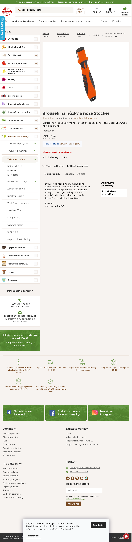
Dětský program (15, 196)
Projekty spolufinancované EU (79, 441)
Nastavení (33, 536)
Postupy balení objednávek (15, 483)
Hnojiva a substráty (17, 181)
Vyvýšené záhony (16, 247)
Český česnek (14, 55)
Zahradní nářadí (16, 159)
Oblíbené (97, 12)
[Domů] (48, 35)
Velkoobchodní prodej (75, 437)
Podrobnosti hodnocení (85, 118)
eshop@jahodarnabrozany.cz (20, 316)
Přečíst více (49, 131)
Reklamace (8, 490)
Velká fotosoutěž (10, 468)
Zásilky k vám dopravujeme (114, 368)
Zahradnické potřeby (18, 136)
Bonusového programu (69, 144)
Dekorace (12, 280)
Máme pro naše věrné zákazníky (19, 388)
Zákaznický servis (10, 476)
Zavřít (47, 163)
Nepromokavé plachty (18, 239)
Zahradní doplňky (16, 189)
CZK (79, 12)
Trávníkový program (17, 143)
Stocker (11, 170)
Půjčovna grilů (9, 455)
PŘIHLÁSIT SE (73, 504)
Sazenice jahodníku (17, 63)
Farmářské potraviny (18, 264)
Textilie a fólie (14, 210)
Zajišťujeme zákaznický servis (82, 368)
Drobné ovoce (15, 96)
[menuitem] (23, 21)
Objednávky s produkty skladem (51, 389)
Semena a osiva (15, 120)
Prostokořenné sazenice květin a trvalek (16, 71)
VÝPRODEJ (13, 39)
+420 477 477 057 (20, 304)
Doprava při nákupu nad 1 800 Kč (51, 368)
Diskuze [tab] (81, 174)
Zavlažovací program (18, 203)
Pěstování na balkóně (18, 256)
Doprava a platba (10, 472)
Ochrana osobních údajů (13, 497)
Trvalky (11, 79)
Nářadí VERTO (14, 166)
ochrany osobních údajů (75, 498)
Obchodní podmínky (12, 494)
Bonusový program (11, 479)
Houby (11, 272)
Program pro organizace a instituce (82, 444)
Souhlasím (98, 525)
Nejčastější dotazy (11, 487)
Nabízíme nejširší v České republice (19, 370)
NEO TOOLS (13, 175)
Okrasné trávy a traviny (19, 112)
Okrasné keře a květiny (19, 104)
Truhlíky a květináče (18, 151)
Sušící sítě (12, 232)
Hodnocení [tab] (68, 174)
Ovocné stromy (15, 128)
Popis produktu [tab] (52, 174)
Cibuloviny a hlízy (16, 47)
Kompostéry (13, 217)
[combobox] (44, 10)
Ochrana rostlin (15, 225)
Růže (10, 88)
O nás (68, 433)
